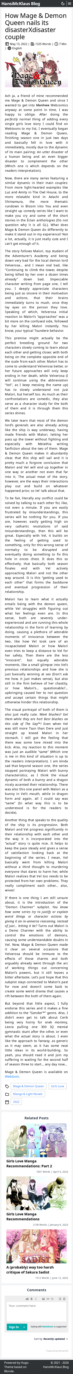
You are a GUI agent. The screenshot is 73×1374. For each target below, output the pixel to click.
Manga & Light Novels (28, 1094)
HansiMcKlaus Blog (56, 1367)
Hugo (24, 1363)
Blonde (9, 1371)
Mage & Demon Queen (28, 1086)
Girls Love (57, 1086)
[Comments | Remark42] (36, 1325)
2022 (16, 1102)
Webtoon (12, 1076)
